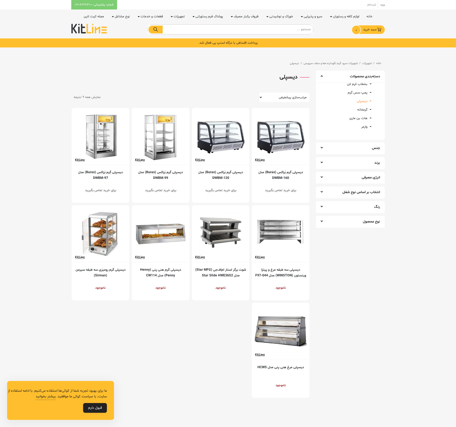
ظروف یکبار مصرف (246, 16)
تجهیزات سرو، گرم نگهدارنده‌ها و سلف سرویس (331, 63)
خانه (369, 16)
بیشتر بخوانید (46, 396)
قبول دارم (95, 407)
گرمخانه (362, 109)
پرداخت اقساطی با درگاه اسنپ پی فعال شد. (228, 43)
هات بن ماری (358, 118)
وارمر (364, 127)
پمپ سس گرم (357, 92)
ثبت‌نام (371, 5)
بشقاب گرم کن (357, 84)
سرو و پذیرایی (313, 16)
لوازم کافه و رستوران (346, 16)
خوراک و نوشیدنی (281, 16)
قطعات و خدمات (152, 16)
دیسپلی (362, 101)
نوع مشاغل (122, 16)
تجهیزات (179, 16)
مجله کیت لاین (94, 16)
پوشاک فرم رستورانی (209, 16)
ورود (382, 5)
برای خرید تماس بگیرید (280, 190)
